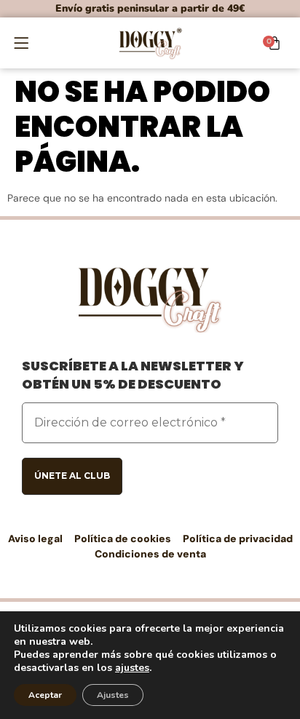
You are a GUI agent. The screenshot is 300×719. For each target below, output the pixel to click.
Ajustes (113, 695)
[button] (21, 42)
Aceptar (45, 695)
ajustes (132, 668)
